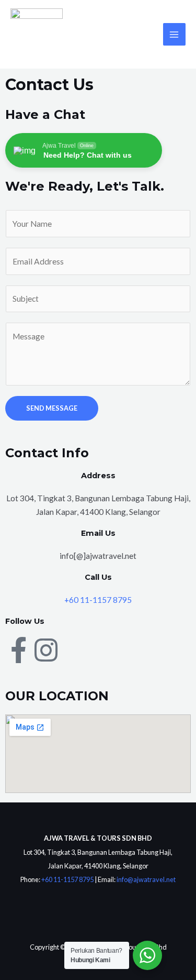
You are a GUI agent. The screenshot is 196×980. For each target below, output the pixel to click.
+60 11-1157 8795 (98, 599)
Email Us (98, 533)
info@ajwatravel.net (146, 879)
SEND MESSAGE (51, 408)
